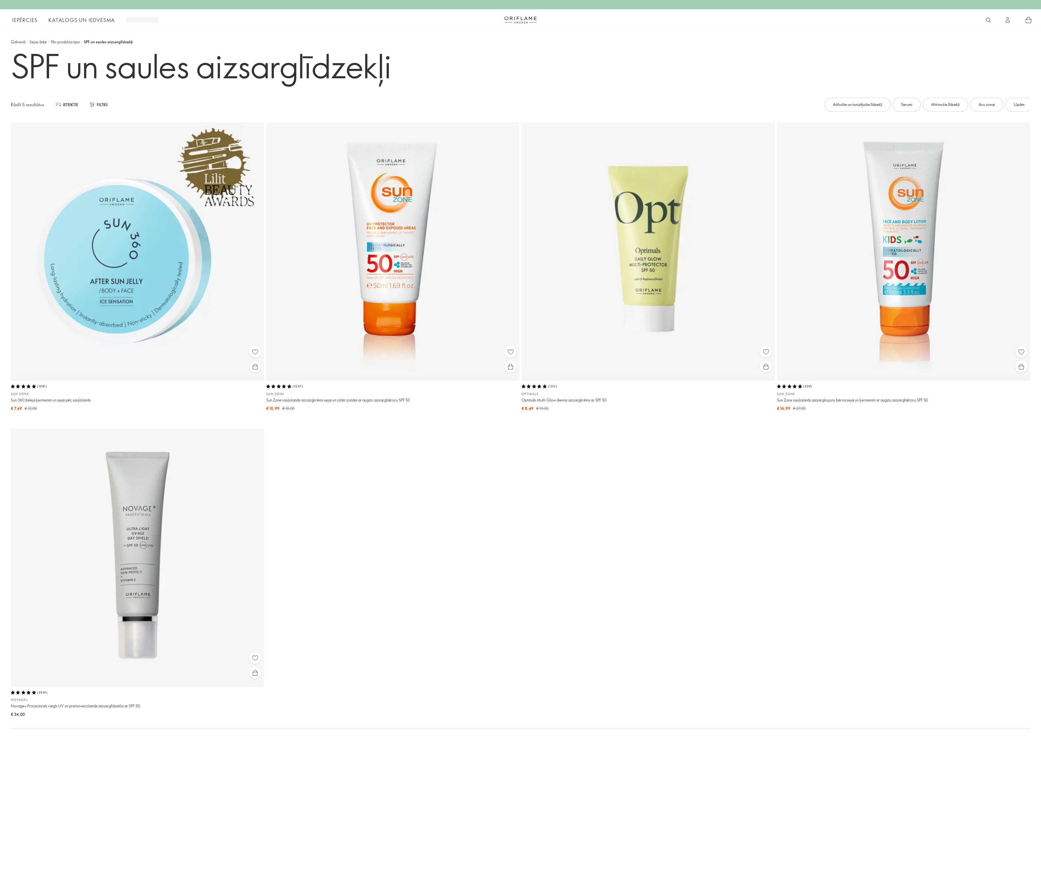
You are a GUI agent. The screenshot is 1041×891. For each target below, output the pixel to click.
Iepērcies (25, 20)
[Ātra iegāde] (255, 367)
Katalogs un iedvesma (82, 20)
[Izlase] (255, 352)
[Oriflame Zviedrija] (520, 20)
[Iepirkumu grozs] (1028, 20)
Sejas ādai (38, 41)
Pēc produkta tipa (65, 41)
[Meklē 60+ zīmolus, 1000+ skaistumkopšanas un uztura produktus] (988, 20)
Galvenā (18, 41)
